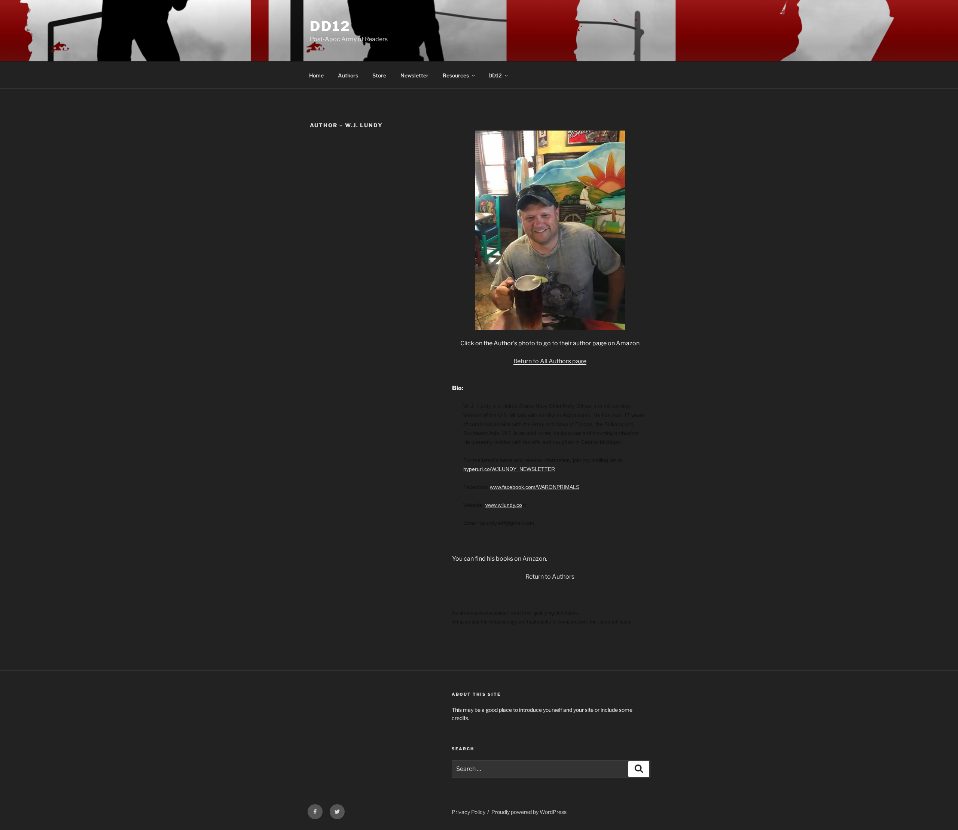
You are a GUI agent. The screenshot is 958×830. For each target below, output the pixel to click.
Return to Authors (549, 576)
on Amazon (530, 558)
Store (379, 75)
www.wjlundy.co (503, 505)
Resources (456, 75)
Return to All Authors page (549, 361)
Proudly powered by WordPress (529, 812)
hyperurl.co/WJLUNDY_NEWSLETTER (509, 469)
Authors (348, 75)
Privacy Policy (468, 812)
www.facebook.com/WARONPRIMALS (534, 487)
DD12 (330, 26)
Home (316, 75)
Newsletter (414, 75)
